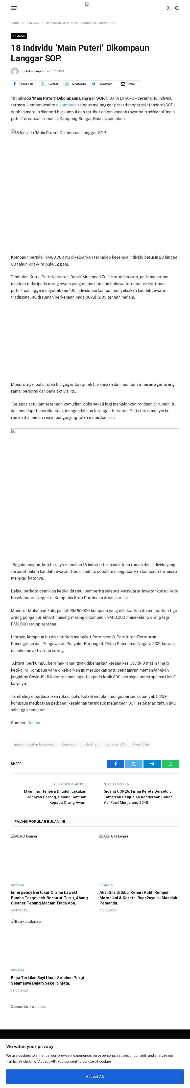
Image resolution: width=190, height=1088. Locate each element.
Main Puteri (141, 744)
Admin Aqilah (35, 71)
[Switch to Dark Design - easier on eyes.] (168, 8)
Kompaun (69, 744)
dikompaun (66, 105)
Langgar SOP (116, 744)
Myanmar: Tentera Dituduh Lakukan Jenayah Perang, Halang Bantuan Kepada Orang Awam (55, 797)
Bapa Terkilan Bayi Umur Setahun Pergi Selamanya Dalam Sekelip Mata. (47, 980)
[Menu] (14, 8)
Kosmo (33, 722)
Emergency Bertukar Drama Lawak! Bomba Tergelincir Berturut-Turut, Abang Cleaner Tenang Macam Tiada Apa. (49, 898)
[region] (95, 1063)
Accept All (95, 1077)
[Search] (176, 8)
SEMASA (19, 35)
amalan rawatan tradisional (34, 744)
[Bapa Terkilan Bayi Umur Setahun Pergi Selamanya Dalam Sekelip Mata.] (51, 941)
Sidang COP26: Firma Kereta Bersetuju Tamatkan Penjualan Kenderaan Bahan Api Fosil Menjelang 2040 (138, 797)
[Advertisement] (95, 341)
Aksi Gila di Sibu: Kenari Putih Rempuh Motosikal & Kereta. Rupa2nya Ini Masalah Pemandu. (138, 898)
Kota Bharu (91, 744)
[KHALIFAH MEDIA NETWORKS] (95, 8)
